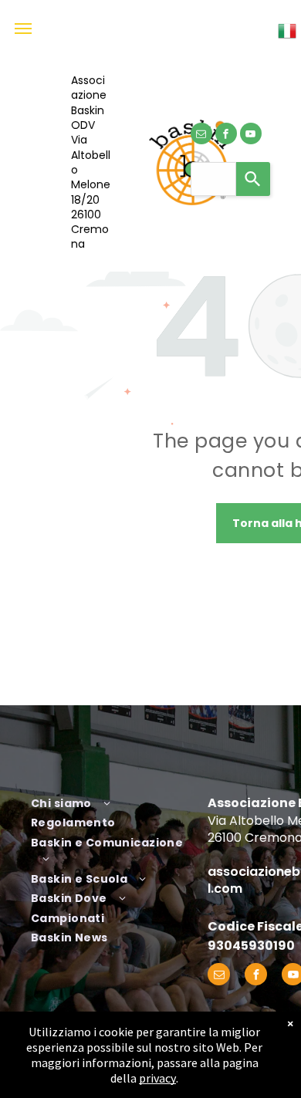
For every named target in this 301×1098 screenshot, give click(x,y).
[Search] (253, 179)
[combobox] (213, 179)
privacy (157, 1078)
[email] (201, 135)
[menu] (23, 28)
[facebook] (226, 135)
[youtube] (251, 135)
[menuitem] (113, 802)
